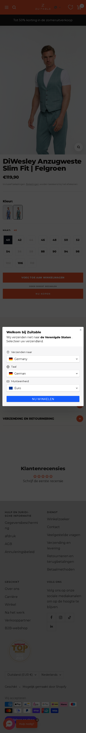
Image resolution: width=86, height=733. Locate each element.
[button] (43, 359)
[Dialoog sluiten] (80, 330)
